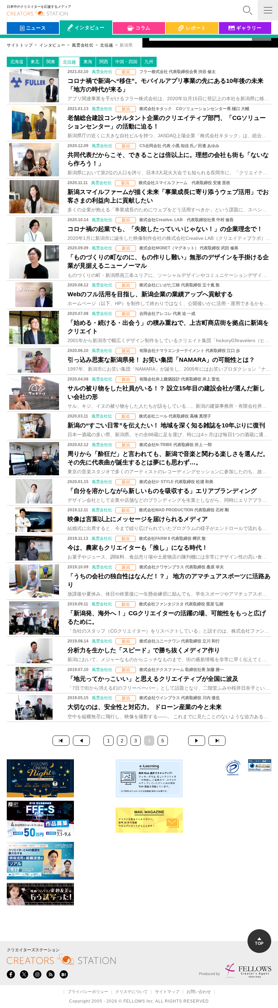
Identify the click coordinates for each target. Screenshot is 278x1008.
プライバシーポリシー (87, 992)
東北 (35, 61)
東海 (87, 61)
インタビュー (52, 45)
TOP (259, 943)
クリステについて (131, 992)
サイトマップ (167, 992)
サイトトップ (20, 45)
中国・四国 (126, 61)
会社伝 (72, 43)
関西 (103, 61)
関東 (50, 61)
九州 (148, 61)
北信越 (69, 62)
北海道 (16, 61)
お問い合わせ (198, 992)
